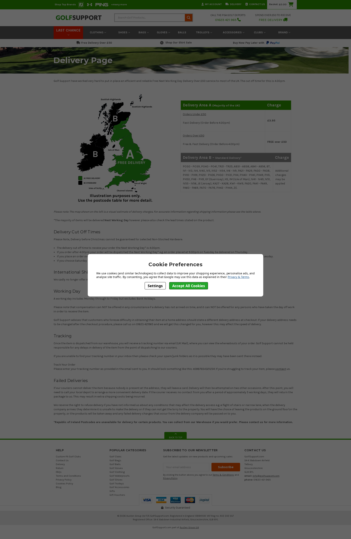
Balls (182, 32)
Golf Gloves (116, 468)
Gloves (162, 32)
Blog (59, 487)
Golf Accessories (119, 487)
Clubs (259, 32)
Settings (155, 285)
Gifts (112, 490)
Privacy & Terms (238, 277)
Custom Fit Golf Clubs (68, 456)
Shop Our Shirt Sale (178, 42)
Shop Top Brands (65, 4)
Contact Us (257, 4)
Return (59, 468)
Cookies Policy (64, 483)
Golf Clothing (117, 471)
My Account (213, 4)
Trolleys (203, 32)
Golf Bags (115, 460)
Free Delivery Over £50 (96, 42)
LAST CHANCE (68, 30)
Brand (283, 32)
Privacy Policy (64, 479)
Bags (143, 32)
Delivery (236, 4)
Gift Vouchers (117, 494)
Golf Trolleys (116, 483)
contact (280, 369)
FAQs (59, 471)
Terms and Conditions (68, 475)
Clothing (97, 32)
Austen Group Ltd (189, 527)
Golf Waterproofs (119, 475)
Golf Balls (115, 464)
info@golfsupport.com (266, 475)
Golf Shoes (115, 479)
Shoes (123, 32)
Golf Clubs (115, 456)
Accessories (233, 32)
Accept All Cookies (188, 285)
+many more (119, 4)
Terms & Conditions (223, 475)
